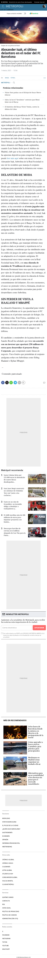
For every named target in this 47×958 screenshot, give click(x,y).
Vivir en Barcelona (9, 822)
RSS (3, 904)
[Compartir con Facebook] (3, 382)
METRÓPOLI (5, 82)
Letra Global (7, 870)
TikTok (4, 942)
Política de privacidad (10, 911)
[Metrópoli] (23, 6)
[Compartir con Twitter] (7, 382)
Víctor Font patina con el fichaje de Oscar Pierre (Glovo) (23, 93)
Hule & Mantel (7, 881)
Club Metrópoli (8, 884)
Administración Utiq (10, 919)
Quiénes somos (7, 897)
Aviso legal (6, 908)
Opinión (5, 840)
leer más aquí (12, 158)
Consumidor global (9, 877)
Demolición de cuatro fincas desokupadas (20, 2)
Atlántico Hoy (7, 874)
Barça (7, 78)
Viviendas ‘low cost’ (39, 2)
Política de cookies (9, 915)
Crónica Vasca (7, 863)
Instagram (6, 938)
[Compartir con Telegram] (15, 382)
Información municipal (11, 843)
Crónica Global (8, 860)
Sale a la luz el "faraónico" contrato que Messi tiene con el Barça (22, 101)
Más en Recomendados (14, 720)
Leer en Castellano (6, 10)
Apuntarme (39, 628)
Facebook (5, 935)
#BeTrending (7, 847)
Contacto (6, 901)
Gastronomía (7, 832)
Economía (6, 836)
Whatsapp (6, 949)
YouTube (5, 946)
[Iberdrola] (34, 13)
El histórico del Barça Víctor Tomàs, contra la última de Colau (22, 108)
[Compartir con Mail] (19, 382)
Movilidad (6, 818)
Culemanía (6, 867)
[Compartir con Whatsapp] (11, 382)
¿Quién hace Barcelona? (11, 829)
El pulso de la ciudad (10, 825)
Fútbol (13, 78)
